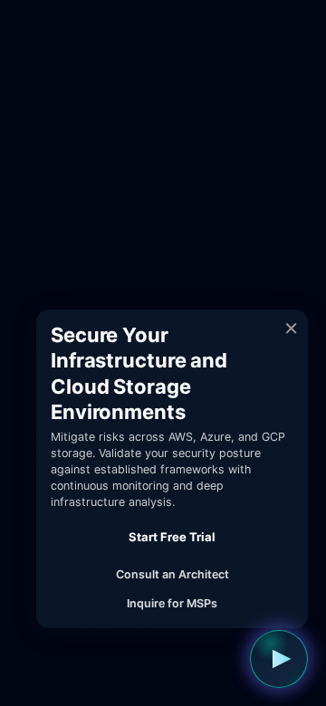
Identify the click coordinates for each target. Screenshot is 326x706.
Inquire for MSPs (172, 603)
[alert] (172, 469)
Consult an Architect (172, 574)
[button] (279, 659)
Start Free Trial (172, 537)
